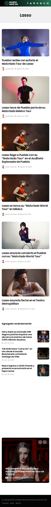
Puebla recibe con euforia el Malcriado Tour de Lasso (20, 62)
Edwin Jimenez (11, 167)
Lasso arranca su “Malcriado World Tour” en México (25, 207)
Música (18, 503)
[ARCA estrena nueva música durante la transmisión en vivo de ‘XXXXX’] (25, 460)
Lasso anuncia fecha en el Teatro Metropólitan (23, 302)
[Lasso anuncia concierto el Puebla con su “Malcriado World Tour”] (25, 235)
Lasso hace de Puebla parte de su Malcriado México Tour (23, 109)
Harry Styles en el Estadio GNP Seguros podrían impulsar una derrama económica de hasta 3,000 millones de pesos (17, 335)
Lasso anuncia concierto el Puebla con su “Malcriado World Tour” (24, 254)
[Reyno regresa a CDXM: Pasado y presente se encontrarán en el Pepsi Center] (43, 370)
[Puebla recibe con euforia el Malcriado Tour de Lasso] (25, 42)
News (12, 503)
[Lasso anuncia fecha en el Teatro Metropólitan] (25, 282)
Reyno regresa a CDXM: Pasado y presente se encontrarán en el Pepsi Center (18, 368)
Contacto (5, 503)
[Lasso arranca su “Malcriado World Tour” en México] (25, 188)
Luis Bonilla (9, 69)
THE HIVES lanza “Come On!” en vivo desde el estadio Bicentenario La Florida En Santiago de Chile (17, 352)
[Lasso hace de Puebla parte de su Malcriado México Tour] (25, 90)
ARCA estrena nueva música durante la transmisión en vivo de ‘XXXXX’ (24, 471)
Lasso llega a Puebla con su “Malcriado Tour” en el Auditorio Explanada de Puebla (22, 158)
